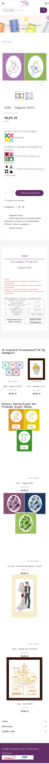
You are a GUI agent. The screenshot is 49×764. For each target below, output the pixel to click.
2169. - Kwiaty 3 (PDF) (12, 386)
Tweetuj (20, 207)
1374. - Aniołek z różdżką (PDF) (36, 386)
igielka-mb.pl (20, 749)
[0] (45, 3)
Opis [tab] (24, 256)
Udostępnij (16, 207)
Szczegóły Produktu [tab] (24, 261)
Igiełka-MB (12, 390)
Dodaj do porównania (15, 200)
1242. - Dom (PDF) (24, 704)
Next (48, 66)
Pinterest (23, 207)
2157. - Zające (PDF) (24, 483)
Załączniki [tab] (24, 267)
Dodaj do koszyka (30, 193)
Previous (1, 66)
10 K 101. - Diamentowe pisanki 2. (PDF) (24, 566)
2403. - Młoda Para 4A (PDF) (24, 649)
